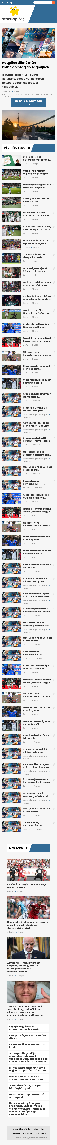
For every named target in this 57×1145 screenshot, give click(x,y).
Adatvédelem (39, 1129)
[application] (28, 125)
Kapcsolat (16, 1133)
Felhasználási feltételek (21, 1129)
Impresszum (28, 1133)
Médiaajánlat (41, 1133)
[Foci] (15, 14)
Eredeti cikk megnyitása (29, 100)
